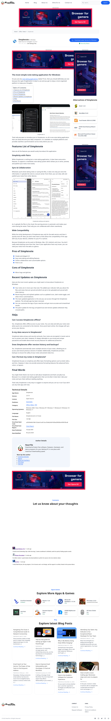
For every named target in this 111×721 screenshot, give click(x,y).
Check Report (30, 426)
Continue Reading (18, 646)
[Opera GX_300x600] (85, 73)
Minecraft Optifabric (24, 460)
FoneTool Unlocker (23, 456)
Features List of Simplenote (22, 90)
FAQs (15, 98)
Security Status (85, 43)
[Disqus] (55, 526)
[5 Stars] (26, 43)
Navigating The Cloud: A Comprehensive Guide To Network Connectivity (21, 632)
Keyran (20, 458)
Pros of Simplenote (19, 92)
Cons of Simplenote (19, 94)
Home (27, 3)
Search (105, 3)
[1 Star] (19, 43)
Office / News (22, 31)
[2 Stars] (21, 43)
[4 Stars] (24, 43)
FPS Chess (21, 462)
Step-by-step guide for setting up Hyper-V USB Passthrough (43, 642)
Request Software (77, 710)
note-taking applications (30, 79)
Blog (35, 3)
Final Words (17, 101)
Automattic (29, 402)
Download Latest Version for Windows (86, 40)
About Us (44, 3)
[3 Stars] (22, 43)
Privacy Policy (89, 707)
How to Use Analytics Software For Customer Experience (65, 677)
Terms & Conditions (90, 710)
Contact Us (68, 3)
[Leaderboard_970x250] (55, 17)
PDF (36, 405)
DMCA (86, 712)
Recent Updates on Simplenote (23, 96)
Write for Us (56, 3)
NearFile (29, 445)
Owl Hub (20, 464)
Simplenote (26, 39)
